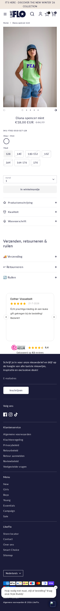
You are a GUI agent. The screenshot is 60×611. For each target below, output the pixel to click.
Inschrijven (16, 390)
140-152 (33, 153)
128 (8, 153)
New (6, 483)
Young (6, 500)
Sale (5, 516)
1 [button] (22, 110)
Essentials (9, 505)
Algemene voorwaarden (17, 434)
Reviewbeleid (11, 461)
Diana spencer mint (21, 23)
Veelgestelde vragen (15, 466)
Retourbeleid (10, 450)
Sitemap (8, 555)
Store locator (11, 533)
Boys (6, 494)
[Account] (40, 12)
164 (8, 162)
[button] (52, 603)
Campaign (9, 510)
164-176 (22, 162)
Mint (6, 141)
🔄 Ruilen (9, 277)
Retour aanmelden (13, 455)
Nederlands (12, 573)
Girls (6, 489)
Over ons (8, 544)
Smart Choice (11, 549)
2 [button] (26, 110)
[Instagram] (10, 414)
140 (19, 153)
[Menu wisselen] (5, 14)
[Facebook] (5, 414)
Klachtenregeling (13, 439)
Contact (8, 538)
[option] (30, 67)
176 (35, 162)
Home (6, 23)
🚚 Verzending (12, 256)
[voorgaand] (4, 110)
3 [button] (30, 110)
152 (46, 153)
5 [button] (38, 110)
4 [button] (34, 110)
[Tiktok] (16, 414)
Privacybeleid (11, 445)
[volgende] (55, 110)
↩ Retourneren (13, 267)
